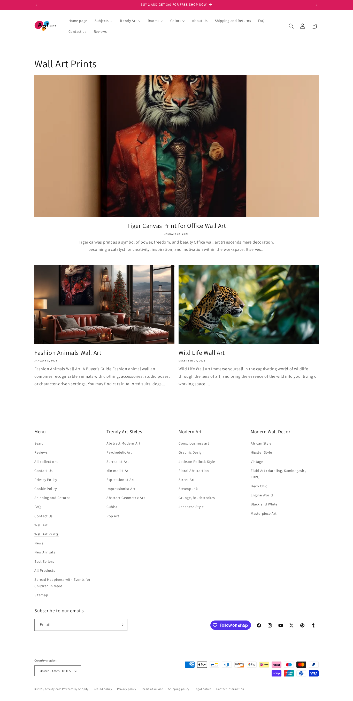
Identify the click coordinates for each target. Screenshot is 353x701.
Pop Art (112, 516)
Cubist (111, 507)
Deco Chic (259, 486)
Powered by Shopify (75, 689)
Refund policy (103, 689)
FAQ (37, 507)
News (38, 543)
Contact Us (43, 470)
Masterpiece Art (264, 513)
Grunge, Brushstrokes (197, 497)
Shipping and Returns (52, 497)
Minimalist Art (118, 470)
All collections (46, 461)
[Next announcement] (317, 5)
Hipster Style (261, 452)
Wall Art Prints (46, 534)
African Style (261, 443)
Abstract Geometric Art (125, 497)
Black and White (264, 504)
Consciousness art (194, 443)
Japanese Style (191, 507)
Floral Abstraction (194, 470)
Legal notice (203, 689)
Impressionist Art (120, 488)
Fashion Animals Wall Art (67, 353)
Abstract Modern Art (123, 443)
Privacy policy (126, 689)
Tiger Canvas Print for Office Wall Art (176, 226)
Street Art (187, 479)
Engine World (262, 495)
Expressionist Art (120, 479)
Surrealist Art (117, 461)
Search (40, 443)
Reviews (41, 452)
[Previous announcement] (36, 5)
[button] (291, 26)
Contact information (230, 689)
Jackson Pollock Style (197, 461)
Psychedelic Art (119, 452)
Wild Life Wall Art (202, 353)
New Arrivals (44, 552)
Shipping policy (179, 689)
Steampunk (188, 488)
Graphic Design (191, 452)
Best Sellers (44, 561)
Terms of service (152, 689)
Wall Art (41, 525)
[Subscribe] (121, 625)
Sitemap (41, 595)
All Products (44, 570)
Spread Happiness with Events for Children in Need (62, 582)
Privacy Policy (45, 479)
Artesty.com (53, 689)
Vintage (257, 461)
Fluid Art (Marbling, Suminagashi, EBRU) (278, 473)
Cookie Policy (45, 488)
